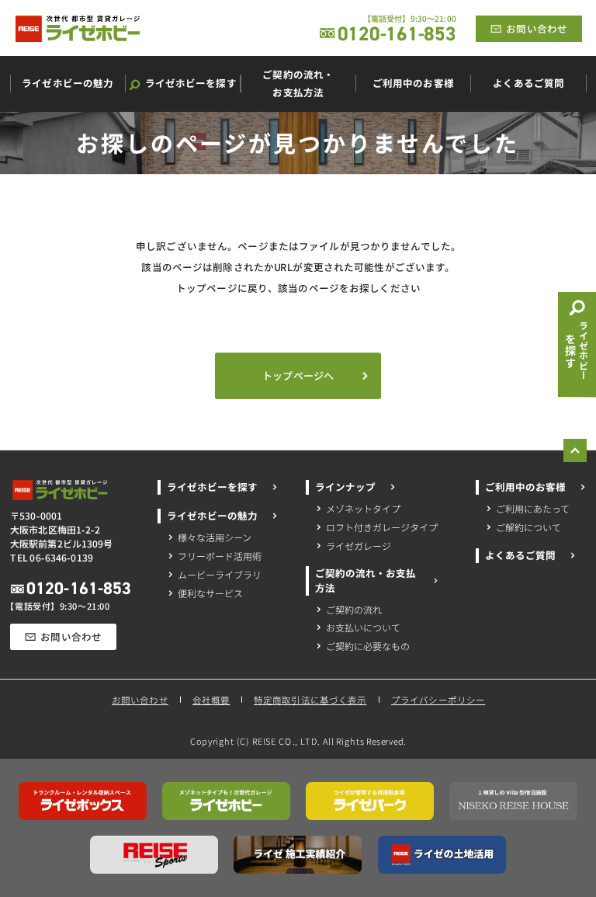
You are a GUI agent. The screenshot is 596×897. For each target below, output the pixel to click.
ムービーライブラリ (220, 573)
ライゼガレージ (358, 544)
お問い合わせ (139, 700)
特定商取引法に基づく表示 (310, 699)
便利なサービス (210, 592)
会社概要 (211, 700)
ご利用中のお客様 (525, 487)
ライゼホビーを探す (212, 487)
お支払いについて (363, 628)
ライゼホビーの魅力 (212, 515)
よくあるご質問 (520, 554)
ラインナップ (345, 487)
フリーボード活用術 (220, 554)
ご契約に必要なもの (368, 646)
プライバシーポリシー (438, 699)
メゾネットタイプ (363, 507)
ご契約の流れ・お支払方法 (365, 580)
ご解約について (528, 526)
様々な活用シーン (214, 536)
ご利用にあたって (533, 507)
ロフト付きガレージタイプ (382, 526)
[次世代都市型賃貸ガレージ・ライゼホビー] (78, 29)
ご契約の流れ (354, 609)
